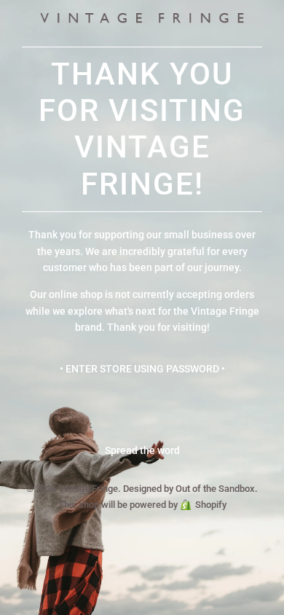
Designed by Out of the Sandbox (189, 488)
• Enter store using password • (142, 369)
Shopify (210, 504)
